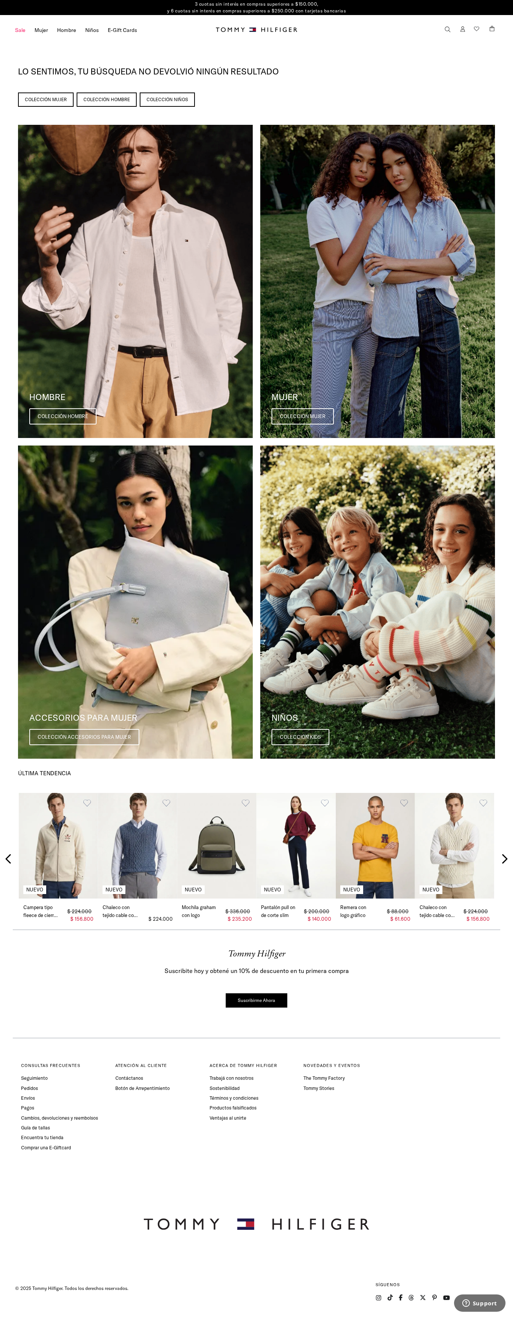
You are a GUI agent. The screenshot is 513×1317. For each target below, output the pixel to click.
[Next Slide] (504, 859)
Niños (92, 30)
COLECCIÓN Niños (167, 99)
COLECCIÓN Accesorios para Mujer (84, 737)
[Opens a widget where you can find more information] (479, 1303)
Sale (20, 30)
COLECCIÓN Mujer (46, 99)
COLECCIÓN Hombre (106, 99)
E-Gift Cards (122, 30)
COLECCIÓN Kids (300, 737)
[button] (447, 29)
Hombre (66, 30)
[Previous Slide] (8, 859)
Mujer (41, 30)
